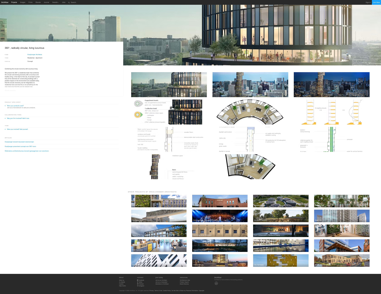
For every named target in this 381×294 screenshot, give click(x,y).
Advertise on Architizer (162, 284)
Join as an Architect (161, 280)
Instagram (141, 286)
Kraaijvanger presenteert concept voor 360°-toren (20, 146)
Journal (46, 2)
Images (22, 2)
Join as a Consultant (161, 282)
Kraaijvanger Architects (34, 54)
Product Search (184, 282)
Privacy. (151, 290)
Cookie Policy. (167, 290)
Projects (14, 2)
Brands (38, 2)
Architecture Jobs (185, 280)
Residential (30, 58)
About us (121, 280)
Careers (121, 284)
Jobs (63, 2)
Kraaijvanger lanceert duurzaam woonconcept (19, 142)
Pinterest (141, 284)
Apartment (39, 58)
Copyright (201, 290)
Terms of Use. (158, 290)
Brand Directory (184, 284)
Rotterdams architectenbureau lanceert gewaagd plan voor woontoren (27, 151)
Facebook (141, 280)
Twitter (140, 282)
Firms (30, 2)
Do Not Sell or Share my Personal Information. (185, 290)
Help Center (122, 286)
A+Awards (122, 282)
